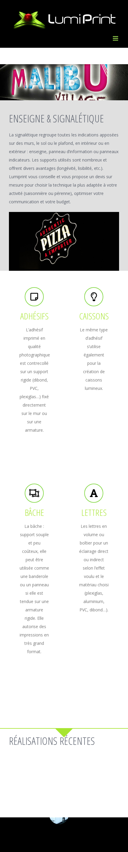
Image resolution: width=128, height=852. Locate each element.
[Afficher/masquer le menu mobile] (116, 38)
